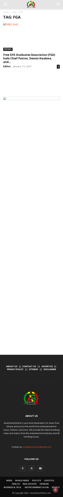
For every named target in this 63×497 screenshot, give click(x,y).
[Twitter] (31, 468)
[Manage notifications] (55, 489)
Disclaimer (50, 369)
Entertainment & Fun (37, 487)
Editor (7, 66)
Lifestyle (49, 480)
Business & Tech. (13, 487)
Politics (36, 480)
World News (22, 480)
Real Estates (30, 484)
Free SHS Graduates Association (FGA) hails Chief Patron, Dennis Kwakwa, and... (29, 58)
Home (6, 12)
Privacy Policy (15, 369)
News (8, 49)
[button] (5, 4)
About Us (11, 366)
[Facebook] (22, 468)
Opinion (44, 484)
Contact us (29, 366)
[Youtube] (40, 468)
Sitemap (33, 369)
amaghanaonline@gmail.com (37, 446)
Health (16, 484)
